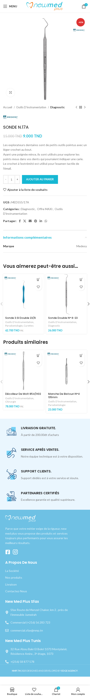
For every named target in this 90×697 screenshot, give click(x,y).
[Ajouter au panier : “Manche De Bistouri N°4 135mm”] (81, 355)
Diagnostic (57, 107)
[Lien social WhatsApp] (45, 221)
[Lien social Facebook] (20, 221)
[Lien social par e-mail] (30, 221)
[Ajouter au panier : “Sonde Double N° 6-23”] (81, 279)
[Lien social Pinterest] (35, 221)
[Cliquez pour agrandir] (10, 92)
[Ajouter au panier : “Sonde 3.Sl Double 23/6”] (38, 279)
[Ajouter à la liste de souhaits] (38, 287)
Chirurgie (10, 401)
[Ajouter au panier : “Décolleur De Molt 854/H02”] (38, 355)
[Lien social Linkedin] (40, 221)
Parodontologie (14, 325)
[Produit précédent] (76, 107)
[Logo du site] (45, 6)
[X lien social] (24, 221)
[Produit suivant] (85, 107)
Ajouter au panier (40, 179)
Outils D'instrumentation (31, 107)
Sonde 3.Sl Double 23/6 (20, 318)
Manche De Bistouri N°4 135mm (64, 395)
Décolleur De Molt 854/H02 (23, 394)
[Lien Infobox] (45, 431)
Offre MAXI (45, 209)
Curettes (29, 325)
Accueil (8, 107)
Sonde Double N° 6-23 (63, 318)
